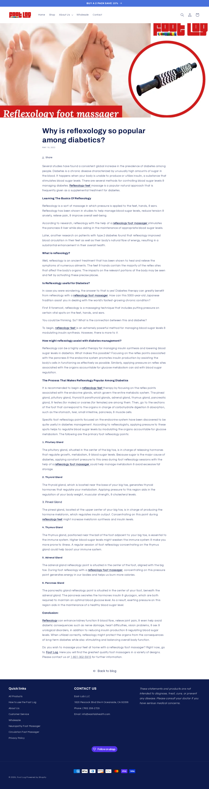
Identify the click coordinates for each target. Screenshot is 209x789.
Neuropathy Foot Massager (24, 726)
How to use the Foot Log (23, 702)
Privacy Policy (17, 738)
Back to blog (107, 671)
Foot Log (21, 777)
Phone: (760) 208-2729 (87, 708)
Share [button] (49, 157)
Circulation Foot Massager (24, 732)
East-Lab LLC (82, 696)
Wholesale (15, 720)
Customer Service (19, 714)
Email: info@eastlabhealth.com (92, 714)
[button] (66, 14)
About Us (14, 708)
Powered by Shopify (36, 777)
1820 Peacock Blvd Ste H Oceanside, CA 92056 (101, 702)
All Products (16, 696)
